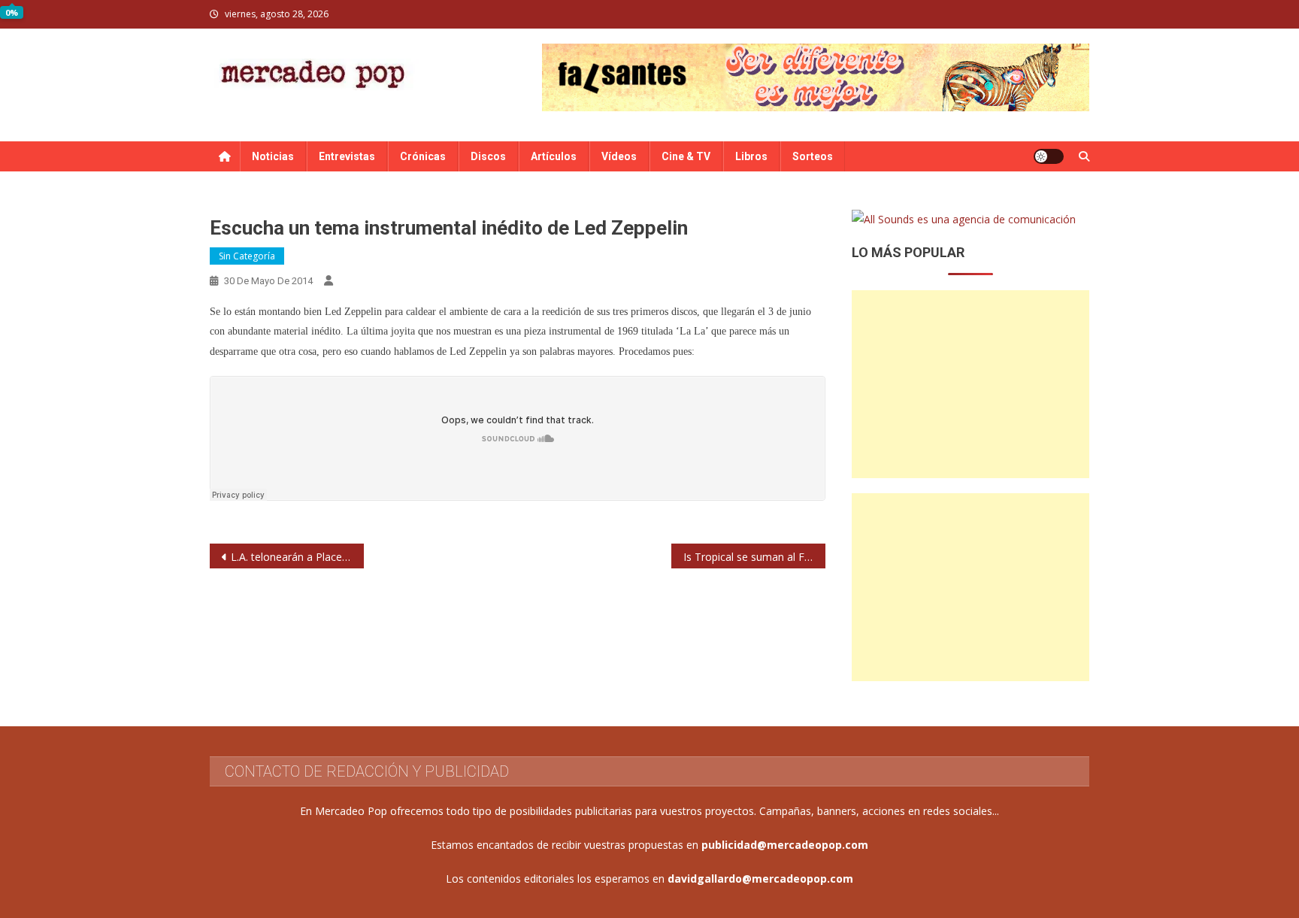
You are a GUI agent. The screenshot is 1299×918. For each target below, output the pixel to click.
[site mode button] (1049, 156)
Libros (751, 156)
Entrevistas (347, 156)
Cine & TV (686, 156)
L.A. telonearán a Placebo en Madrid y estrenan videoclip (297, 557)
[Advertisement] (970, 384)
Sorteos (812, 156)
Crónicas (423, 156)
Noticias (273, 156)
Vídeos (619, 156)
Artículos (554, 156)
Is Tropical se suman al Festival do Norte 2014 (754, 557)
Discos (488, 156)
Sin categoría (247, 256)
